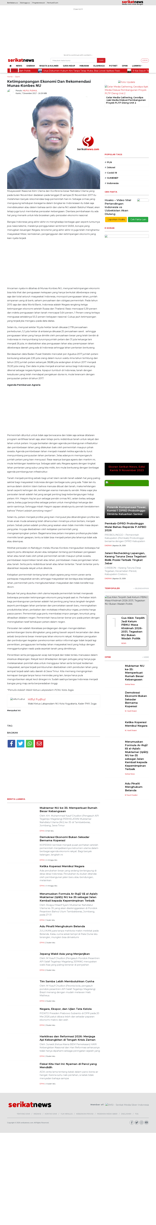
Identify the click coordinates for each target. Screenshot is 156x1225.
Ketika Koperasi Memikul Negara (62, 866)
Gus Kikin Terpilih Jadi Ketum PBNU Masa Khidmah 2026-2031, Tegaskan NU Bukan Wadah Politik (133, 462)
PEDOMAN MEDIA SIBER (107, 1114)
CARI (101, 60)
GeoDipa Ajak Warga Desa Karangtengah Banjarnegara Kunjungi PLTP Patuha (122, 100)
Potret (113, 66)
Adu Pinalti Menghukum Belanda (62, 926)
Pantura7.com (52, 3)
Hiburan (84, 66)
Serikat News (130, 519)
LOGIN (144, 60)
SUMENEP (111, 178)
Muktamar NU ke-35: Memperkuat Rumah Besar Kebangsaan (134, 506)
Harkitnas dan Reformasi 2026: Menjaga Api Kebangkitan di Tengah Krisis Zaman (68, 1038)
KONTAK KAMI (51, 1114)
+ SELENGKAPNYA (141, 423)
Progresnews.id (38, 3)
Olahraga (99, 66)
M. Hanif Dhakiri (131, 545)
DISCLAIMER (126, 1114)
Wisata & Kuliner (48, 66)
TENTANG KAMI (23, 1114)
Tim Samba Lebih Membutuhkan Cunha (67, 981)
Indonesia (112, 183)
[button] (107, 100)
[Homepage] (10, 65)
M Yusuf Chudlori (131, 629)
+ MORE (145, 491)
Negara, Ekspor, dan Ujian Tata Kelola (66, 1008)
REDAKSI (37, 1114)
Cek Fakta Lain (138, 219)
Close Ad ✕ (78, 9)
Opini (125, 66)
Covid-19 (111, 172)
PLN (108, 162)
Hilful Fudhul (30, 91)
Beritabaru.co (12, 3)
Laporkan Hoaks (116, 219)
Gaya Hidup (69, 66)
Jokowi (110, 167)
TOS (136, 1114)
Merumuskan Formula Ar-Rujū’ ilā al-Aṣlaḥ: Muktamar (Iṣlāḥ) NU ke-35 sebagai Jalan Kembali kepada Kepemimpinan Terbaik (69, 897)
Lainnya (136, 66)
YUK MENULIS (67, 1114)
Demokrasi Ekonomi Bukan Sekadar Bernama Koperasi (64, 838)
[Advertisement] (78, 32)
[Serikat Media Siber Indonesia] (127, 1104)
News (19, 66)
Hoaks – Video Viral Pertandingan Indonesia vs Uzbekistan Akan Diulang (118, 206)
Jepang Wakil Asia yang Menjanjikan (65, 953)
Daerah (31, 66)
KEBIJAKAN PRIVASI (84, 1114)
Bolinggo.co (25, 3)
